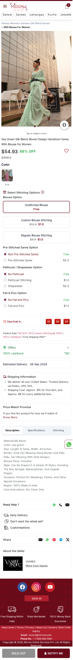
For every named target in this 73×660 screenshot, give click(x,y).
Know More (10, 417)
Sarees (21, 14)
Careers (52, 627)
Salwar (7, 14)
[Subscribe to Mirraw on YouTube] (50, 587)
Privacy (30, 627)
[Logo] (18, 7)
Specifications (36, 430)
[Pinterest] (54, 540)
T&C (67, 353)
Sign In (36, 598)
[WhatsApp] (54, 504)
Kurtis (52, 14)
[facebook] (61, 540)
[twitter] (68, 540)
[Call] (60, 504)
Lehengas (37, 14)
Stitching (58, 430)
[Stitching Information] (42, 192)
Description (12, 430)
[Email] (67, 504)
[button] (35, 126)
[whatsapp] (47, 540)
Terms (20, 627)
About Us (41, 627)
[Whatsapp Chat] (68, 444)
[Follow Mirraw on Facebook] (22, 587)
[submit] (66, 150)
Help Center (8, 627)
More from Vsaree (37, 565)
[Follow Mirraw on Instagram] (36, 587)
